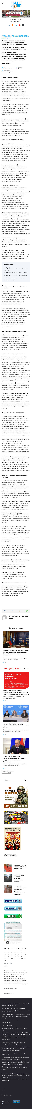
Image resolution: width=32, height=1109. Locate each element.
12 (11, 954)
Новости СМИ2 (6, 773)
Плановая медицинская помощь (17, 272)
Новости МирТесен (8, 771)
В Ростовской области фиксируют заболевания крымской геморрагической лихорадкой (20, 890)
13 (15, 954)
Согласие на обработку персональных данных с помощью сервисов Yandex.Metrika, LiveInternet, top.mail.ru (16, 1075)
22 (22, 956)
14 (18, 954)
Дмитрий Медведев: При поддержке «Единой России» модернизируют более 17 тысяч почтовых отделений (16, 653)
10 (5, 954)
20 (15, 956)
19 (11, 956)
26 (12, 958)
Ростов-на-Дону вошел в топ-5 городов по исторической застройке (19, 878)
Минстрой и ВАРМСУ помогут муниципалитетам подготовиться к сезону (15, 726)
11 (8, 954)
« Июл (6, 966)
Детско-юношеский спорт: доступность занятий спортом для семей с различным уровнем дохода (16, 692)
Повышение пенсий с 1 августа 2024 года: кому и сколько (20, 866)
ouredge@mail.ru (16, 21)
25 (8, 958)
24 (5, 958)
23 (25, 956)
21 (18, 956)
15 (21, 954)
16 (25, 954)
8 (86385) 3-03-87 (16, 19)
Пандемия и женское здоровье (16, 275)
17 (5, 956)
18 (8, 956)
